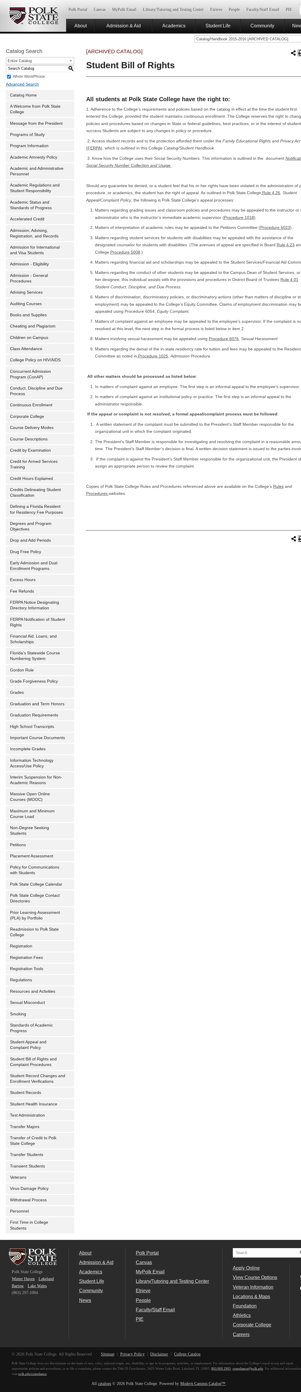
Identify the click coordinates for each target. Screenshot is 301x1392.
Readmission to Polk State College (34, 932)
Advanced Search (22, 84)
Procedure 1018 (239, 217)
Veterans (18, 1177)
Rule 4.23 (286, 245)
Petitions (18, 845)
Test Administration (27, 1115)
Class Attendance (26, 349)
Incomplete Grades (28, 749)
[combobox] (40, 60)
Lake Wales (37, 1286)
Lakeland (46, 1279)
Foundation (245, 1305)
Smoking (18, 1014)
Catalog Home (23, 95)
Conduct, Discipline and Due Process (36, 391)
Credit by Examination (30, 450)
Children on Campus (29, 337)
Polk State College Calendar (36, 884)
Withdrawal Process (28, 1200)
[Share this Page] (293, 53)
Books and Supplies (28, 315)
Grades (17, 692)
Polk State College (33, 16)
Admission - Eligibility (29, 264)
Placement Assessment (31, 856)
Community (262, 25)
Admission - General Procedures (29, 278)
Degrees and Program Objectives (30, 526)
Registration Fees (26, 957)
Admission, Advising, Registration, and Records (34, 233)
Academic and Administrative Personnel (36, 171)
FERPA (94, 148)
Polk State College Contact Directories (35, 898)
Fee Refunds (22, 591)
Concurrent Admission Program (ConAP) (30, 374)
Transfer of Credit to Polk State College (33, 1141)
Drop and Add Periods (30, 540)
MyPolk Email (124, 9)
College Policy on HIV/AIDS (35, 360)
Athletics (242, 1315)
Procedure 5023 (275, 227)
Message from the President (36, 123)
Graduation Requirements (34, 715)
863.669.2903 (221, 1368)
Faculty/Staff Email (262, 9)
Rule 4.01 (289, 279)
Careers (241, 1334)
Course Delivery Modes (31, 427)
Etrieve (216, 9)
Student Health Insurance (33, 1104)
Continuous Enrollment (31, 405)
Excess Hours (23, 580)
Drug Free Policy (25, 552)
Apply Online (246, 1267)
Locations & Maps (251, 1296)
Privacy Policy (132, 1354)
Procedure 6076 (224, 339)
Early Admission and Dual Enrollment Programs (33, 566)
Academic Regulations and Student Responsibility (35, 188)
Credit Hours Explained (31, 478)
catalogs (104, 1383)
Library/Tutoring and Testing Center (173, 9)
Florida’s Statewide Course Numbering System (35, 656)
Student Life (217, 25)
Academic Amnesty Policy (33, 157)
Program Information (29, 146)
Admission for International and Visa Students (35, 250)
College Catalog (187, 1354)
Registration (21, 946)
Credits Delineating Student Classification (35, 493)
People (234, 9)
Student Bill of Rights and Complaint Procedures (33, 1062)
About (80, 25)
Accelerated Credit (27, 219)
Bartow (18, 1286)
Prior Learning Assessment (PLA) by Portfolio (35, 915)
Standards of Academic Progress (31, 1028)
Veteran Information (253, 1287)
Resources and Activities (32, 991)
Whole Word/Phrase (29, 76)
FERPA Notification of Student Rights (37, 622)
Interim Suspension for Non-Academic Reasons (36, 780)
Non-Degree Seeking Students (29, 831)
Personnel (19, 1211)
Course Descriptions (29, 439)
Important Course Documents (37, 738)
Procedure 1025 (152, 356)
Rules (278, 486)
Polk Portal (77, 9)
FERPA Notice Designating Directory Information (34, 605)
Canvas (100, 9)
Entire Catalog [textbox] (20, 61)
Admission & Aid (123, 25)
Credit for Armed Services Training (34, 464)
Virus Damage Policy (29, 1188)
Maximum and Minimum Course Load (32, 814)
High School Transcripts (32, 726)
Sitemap (107, 1354)
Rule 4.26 (270, 193)
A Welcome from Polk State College (35, 109)
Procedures (97, 493)
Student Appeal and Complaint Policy (28, 1045)
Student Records (25, 1092)
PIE (289, 9)
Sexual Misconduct (27, 1002)
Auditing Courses (26, 304)
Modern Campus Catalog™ (202, 1383)
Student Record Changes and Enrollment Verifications (37, 1079)
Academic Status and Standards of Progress (31, 205)
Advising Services (26, 292)
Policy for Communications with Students (34, 870)
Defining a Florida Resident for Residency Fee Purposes (36, 509)
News (85, 1300)
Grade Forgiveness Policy (34, 681)
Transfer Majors (24, 1127)
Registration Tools (26, 969)
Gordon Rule (22, 670)
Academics (173, 25)
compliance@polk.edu (248, 1368)
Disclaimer (159, 1354)
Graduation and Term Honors (37, 704)
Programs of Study (27, 134)
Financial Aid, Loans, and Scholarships (33, 639)
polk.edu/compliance (32, 1374)
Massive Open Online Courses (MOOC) (30, 797)
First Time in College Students (29, 1225)
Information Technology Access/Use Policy (31, 763)
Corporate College (27, 416)
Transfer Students (26, 1154)
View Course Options (255, 1277)
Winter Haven (23, 1279)
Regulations (21, 980)
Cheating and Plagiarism (33, 326)
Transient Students (27, 1166)
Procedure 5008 (125, 252)
